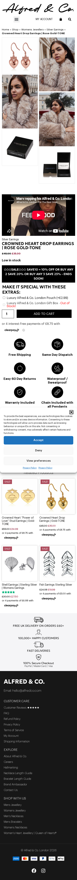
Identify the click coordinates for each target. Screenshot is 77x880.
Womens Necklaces (15, 827)
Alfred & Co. (24, 681)
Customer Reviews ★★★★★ (21, 707)
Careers (8, 762)
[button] (71, 412)
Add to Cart (44, 313)
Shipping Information (17, 741)
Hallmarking (11, 767)
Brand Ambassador (15, 784)
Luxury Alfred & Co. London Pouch (37, 297)
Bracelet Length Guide (17, 778)
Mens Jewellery (12, 805)
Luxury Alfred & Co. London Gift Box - (38, 305)
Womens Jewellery (32, 29)
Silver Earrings (55, 29)
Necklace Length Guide (18, 773)
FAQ (6, 713)
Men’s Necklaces (13, 816)
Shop (15, 29)
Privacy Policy (30, 468)
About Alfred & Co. (15, 756)
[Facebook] (33, 870)
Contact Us (11, 790)
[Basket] (60, 19)
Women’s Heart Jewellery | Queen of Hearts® (30, 833)
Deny (38, 450)
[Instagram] (43, 870)
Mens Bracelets (13, 821)
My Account (44, 19)
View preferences (39, 460)
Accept (38, 440)
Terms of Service (14, 730)
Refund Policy (12, 719)
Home (5, 29)
